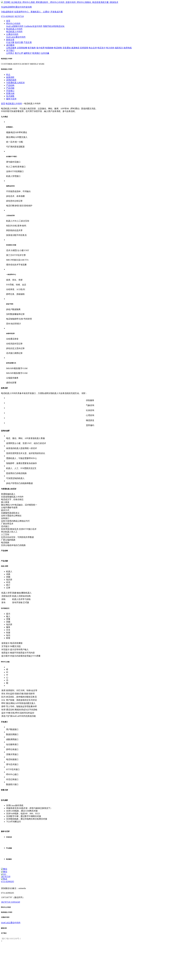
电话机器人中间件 (14, 29)
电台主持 (93, 48)
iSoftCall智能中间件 (15, 26)
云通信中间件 (12, 34)
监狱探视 (84, 48)
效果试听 (10, 77)
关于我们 (10, 50)
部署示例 (10, 93)
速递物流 (75, 48)
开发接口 (10, 91)
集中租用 (40, 48)
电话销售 (58, 48)
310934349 (15, 902)
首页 (8, 21)
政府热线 (127, 48)
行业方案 (10, 42)
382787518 (19, 16)
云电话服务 (11, 48)
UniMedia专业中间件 (33, 26)
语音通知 (67, 48)
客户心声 (19, 53)
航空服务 (32, 48)
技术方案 (19, 42)
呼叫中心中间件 (13, 23)
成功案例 (10, 45)
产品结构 (10, 85)
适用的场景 (11, 80)
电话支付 (101, 48)
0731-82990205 (7, 16)
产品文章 (28, 42)
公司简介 (10, 53)
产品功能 (10, 88)
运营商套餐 (22, 48)
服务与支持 (11, 99)
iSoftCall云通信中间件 (16, 37)
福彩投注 (119, 48)
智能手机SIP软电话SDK (54, 26)
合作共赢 (45, 53)
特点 (8, 74)
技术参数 (10, 96)
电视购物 (49, 48)
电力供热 (110, 48)
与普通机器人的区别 (15, 83)
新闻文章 (10, 40)
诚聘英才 (28, 53)
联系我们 (36, 53)
